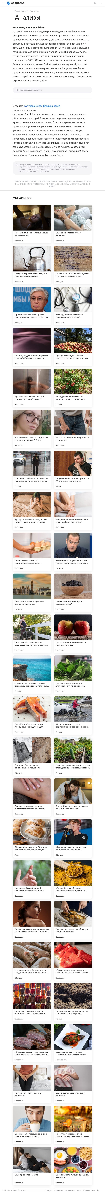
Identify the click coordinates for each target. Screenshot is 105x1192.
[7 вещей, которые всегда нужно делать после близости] (73, 797)
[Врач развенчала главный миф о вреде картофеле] (73, 920)
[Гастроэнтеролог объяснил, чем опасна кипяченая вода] (32, 265)
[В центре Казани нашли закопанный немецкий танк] (32, 756)
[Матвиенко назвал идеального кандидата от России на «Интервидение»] (73, 838)
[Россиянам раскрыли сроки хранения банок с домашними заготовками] (32, 1002)
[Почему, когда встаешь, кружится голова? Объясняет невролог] (32, 347)
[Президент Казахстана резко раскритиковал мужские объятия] (32, 306)
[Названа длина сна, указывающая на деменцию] (32, 224)
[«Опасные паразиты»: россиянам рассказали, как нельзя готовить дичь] (32, 1043)
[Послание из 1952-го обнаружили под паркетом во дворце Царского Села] (73, 265)
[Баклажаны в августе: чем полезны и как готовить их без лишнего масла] (73, 1043)
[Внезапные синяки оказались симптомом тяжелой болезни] (32, 797)
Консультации (20, 11)
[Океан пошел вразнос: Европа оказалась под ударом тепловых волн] (32, 674)
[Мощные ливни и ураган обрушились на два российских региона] (73, 715)
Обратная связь (89, 1190)
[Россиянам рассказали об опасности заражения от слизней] (73, 1125)
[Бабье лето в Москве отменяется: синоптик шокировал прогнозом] (32, 470)
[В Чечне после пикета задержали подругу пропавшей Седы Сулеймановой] (32, 429)
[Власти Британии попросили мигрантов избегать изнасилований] (32, 593)
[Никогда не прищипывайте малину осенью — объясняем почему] (73, 388)
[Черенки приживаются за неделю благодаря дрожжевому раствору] (73, 756)
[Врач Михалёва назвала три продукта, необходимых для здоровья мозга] (32, 715)
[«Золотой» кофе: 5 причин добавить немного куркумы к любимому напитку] (73, 879)
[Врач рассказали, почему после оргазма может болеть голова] (32, 511)
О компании (12, 1190)
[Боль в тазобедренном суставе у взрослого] (73, 429)
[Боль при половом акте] (32, 1166)
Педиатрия (34, 11)
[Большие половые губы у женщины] (73, 224)
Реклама (22, 1190)
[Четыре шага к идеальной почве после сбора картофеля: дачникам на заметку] (73, 1002)
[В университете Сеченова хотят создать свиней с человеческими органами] (32, 961)
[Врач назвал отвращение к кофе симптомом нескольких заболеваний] (32, 1125)
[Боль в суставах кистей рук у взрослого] (73, 1084)
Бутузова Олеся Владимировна (42, 106)
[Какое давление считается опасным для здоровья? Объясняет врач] (73, 306)
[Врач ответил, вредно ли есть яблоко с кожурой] (73, 633)
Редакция (48, 1190)
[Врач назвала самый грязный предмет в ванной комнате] (32, 388)
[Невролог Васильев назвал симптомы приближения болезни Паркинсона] (32, 633)
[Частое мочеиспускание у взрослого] (32, 1084)
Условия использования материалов (67, 1190)
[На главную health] (17, 3)
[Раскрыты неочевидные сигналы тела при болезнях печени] (73, 511)
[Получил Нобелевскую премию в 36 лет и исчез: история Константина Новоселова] (73, 470)
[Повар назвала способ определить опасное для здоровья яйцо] (32, 552)
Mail (4, 1190)
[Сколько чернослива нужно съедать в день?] (73, 593)
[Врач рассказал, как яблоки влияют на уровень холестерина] (73, 347)
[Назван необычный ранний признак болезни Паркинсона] (32, 879)
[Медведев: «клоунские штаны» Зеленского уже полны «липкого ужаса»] (73, 552)
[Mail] (8, 3)
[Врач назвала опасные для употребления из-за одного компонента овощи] (73, 674)
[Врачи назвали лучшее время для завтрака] (73, 1166)
